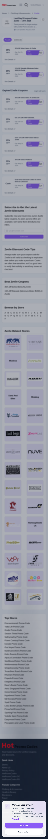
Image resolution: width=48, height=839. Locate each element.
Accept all (24, 825)
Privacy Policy (18, 819)
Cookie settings (24, 832)
